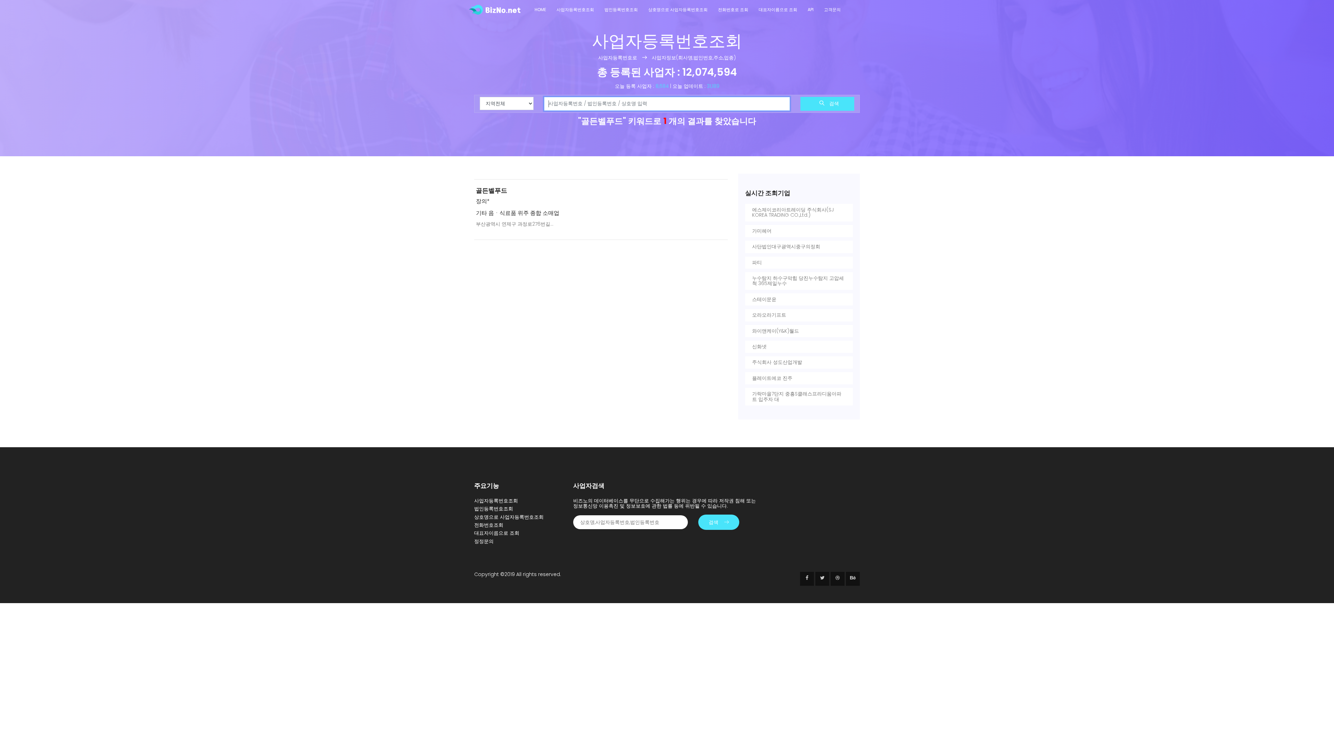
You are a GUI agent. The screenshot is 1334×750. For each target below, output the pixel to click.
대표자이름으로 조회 (778, 9)
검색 (833, 103)
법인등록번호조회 (621, 9)
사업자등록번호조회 (575, 9)
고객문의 (832, 9)
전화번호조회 (488, 525)
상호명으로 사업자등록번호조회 (678, 9)
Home (540, 9)
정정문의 (484, 541)
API (811, 9)
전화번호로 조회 (733, 9)
